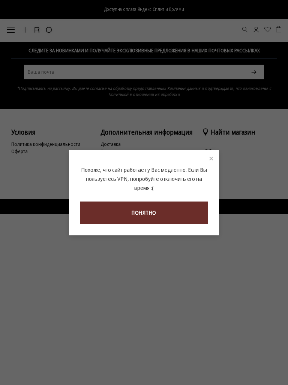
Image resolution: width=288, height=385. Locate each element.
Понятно (144, 212)
